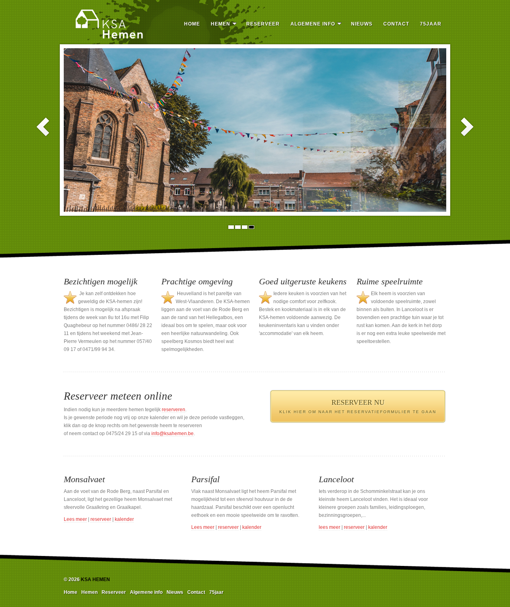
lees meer (329, 527)
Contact (396, 24)
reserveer (100, 519)
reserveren (173, 409)
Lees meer (75, 519)
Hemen (220, 24)
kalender (124, 519)
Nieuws (362, 24)
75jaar (430, 24)
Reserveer (263, 24)
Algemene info (312, 24)
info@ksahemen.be (172, 433)
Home (192, 24)
